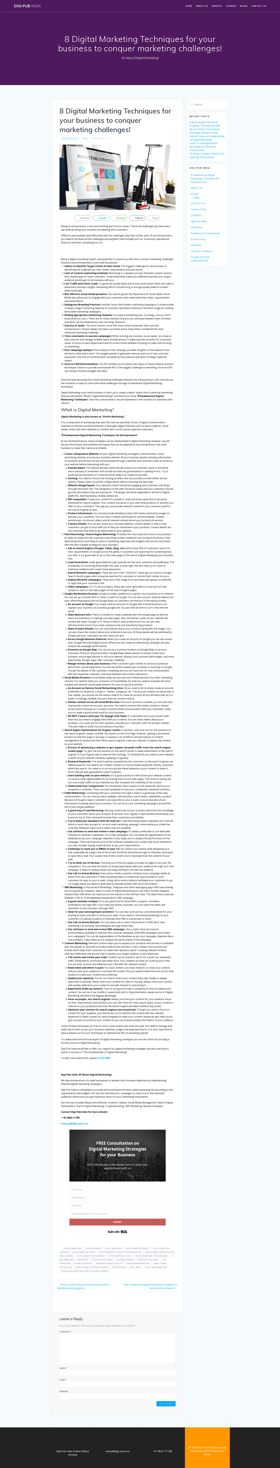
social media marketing (156, 1267)
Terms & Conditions (201, 251)
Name (63, 1367)
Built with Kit (117, 1231)
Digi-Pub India (198, 221)
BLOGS (243, 6)
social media (135, 1267)
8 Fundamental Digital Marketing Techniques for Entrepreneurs (205, 178)
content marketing (72, 1248)
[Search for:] (207, 104)
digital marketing (113, 1248)
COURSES (231, 6)
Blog (85, 138)
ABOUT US (202, 6)
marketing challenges (148, 1260)
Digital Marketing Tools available (151, 1256)
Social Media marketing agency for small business (84, 1271)
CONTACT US (258, 6)
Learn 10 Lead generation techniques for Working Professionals (204, 147)
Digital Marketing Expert (84, 1252)
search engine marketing (138, 1263)
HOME (189, 6)
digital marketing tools (120, 1256)
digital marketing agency (137, 1248)
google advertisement (102, 1260)
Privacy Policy (198, 239)
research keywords (83, 1263)
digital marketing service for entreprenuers (120, 1252)
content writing (93, 1248)
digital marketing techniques (91, 1256)
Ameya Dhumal (70, 138)
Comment (65, 1331)
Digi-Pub (27, 6)
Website (64, 1391)
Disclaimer (196, 227)
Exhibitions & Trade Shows (205, 233)
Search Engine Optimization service (92, 1267)
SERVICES (217, 6)
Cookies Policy (198, 209)
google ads (82, 1260)
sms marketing (119, 1267)
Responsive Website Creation (109, 1263)
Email (63, 1379)
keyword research (125, 1260)
